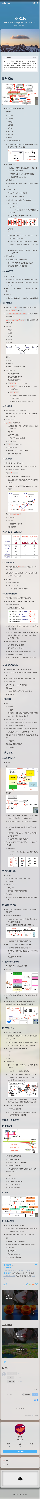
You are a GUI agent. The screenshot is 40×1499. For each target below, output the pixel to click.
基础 (4, 1284)
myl (13, 1265)
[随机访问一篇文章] (35, 3)
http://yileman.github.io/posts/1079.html (17, 1270)
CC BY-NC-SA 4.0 (9, 1276)
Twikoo (32, 1415)
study (15, 25)
